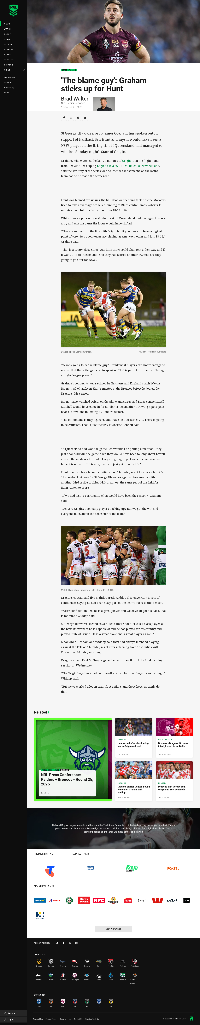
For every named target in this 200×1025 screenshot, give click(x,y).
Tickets (7, 82)
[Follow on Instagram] (76, 943)
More (7, 70)
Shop (6, 92)
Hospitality (9, 87)
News (7, 24)
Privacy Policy (51, 1019)
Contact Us (78, 1019)
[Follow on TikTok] (57, 943)
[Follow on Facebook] (63, 943)
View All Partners (113, 928)
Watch (8, 29)
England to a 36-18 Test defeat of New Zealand (128, 166)
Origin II (128, 161)
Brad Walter (74, 98)
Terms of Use (38, 1019)
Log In (11, 1019)
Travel (8, 34)
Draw (7, 39)
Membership (10, 77)
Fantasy (9, 60)
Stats (7, 54)
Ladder (8, 44)
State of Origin (69, 70)
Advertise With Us (92, 1019)
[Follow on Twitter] (70, 943)
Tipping (8, 65)
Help (69, 1019)
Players (9, 49)
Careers (63, 1019)
